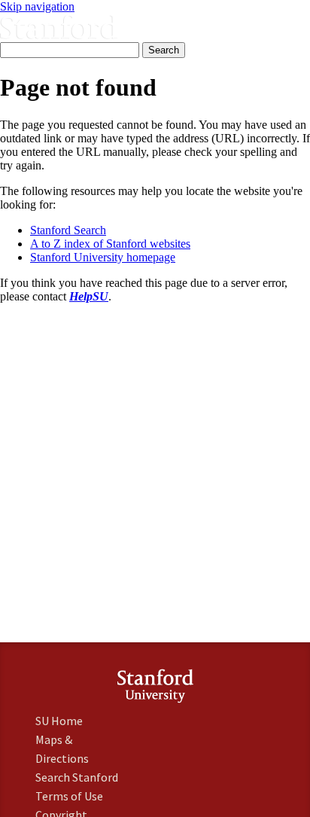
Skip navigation (37, 6)
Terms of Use (69, 795)
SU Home (59, 720)
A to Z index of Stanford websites (110, 243)
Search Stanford (76, 777)
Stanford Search (68, 230)
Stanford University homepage (102, 257)
